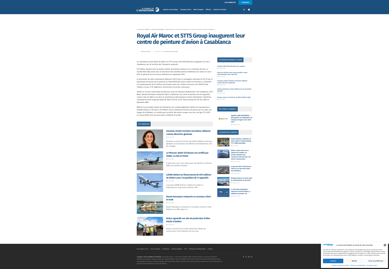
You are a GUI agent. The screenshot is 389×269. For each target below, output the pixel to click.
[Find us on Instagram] (251, 257)
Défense (208, 9)
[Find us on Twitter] (246, 257)
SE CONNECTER (231, 2)
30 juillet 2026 (236, 161)
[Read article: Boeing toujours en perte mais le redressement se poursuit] (223, 181)
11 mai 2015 (156, 51)
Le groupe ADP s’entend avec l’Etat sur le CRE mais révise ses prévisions (241, 169)
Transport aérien (185, 9)
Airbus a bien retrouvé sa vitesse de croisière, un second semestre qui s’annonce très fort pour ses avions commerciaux (241, 155)
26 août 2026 (170, 159)
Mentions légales (177, 249)
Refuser (354, 261)
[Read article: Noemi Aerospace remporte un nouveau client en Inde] (150, 204)
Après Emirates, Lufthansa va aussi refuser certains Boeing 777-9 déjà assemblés (241, 141)
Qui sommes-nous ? (371, 265)
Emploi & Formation (219, 9)
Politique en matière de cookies (340, 265)
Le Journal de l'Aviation (143, 29)
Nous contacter (155, 249)
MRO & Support (198, 9)
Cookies (210, 249)
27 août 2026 (221, 93)
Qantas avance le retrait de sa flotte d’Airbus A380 (233, 97)
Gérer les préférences (375, 261)
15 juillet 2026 (236, 124)
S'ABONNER (245, 2)
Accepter (333, 261)
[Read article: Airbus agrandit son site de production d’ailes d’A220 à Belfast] (150, 226)
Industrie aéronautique (170, 9)
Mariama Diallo (145, 51)
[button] (385, 245)
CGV (185, 249)
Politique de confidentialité (357, 265)
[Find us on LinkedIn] (249, 257)
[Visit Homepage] (148, 9)
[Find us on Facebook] (243, 257)
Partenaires (165, 249)
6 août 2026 (235, 145)
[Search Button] (244, 9)
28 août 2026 (170, 137)
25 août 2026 (170, 224)
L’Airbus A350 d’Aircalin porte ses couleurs (231, 66)
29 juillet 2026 (236, 183)
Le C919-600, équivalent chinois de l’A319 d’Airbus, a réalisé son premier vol (240, 191)
